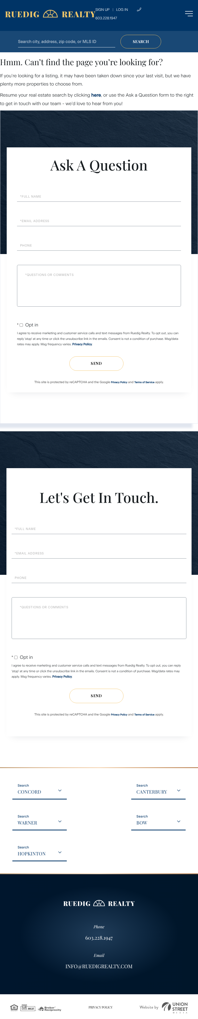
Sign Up (102, 9)
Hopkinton (32, 853)
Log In (122, 9)
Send (96, 363)
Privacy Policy (82, 344)
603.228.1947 (99, 937)
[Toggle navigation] (178, 13)
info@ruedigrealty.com (99, 966)
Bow (141, 823)
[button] (140, 41)
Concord (29, 792)
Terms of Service (144, 382)
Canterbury (151, 792)
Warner (27, 823)
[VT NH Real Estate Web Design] (164, 1007)
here (96, 95)
